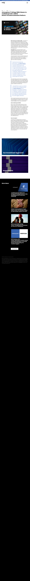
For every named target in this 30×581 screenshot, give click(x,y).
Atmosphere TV (13, 49)
